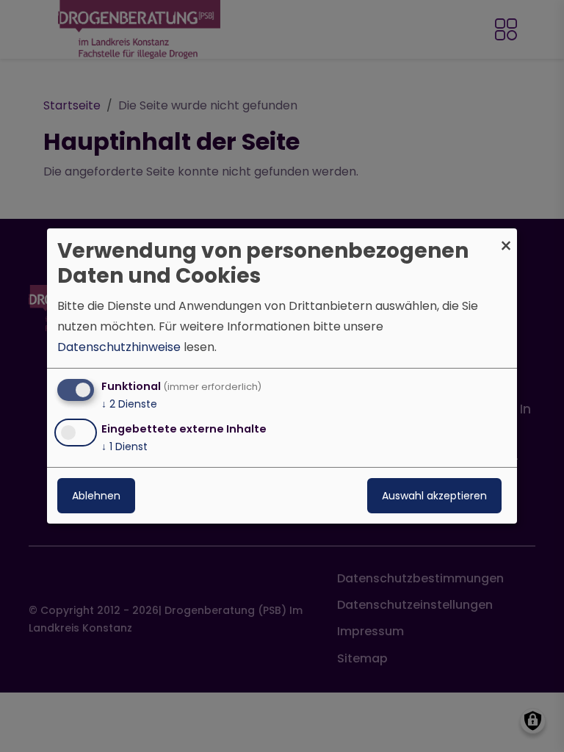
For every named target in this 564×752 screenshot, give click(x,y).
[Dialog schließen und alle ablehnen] (506, 237)
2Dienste (129, 404)
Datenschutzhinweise (119, 347)
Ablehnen (96, 495)
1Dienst (124, 446)
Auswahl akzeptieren (434, 495)
